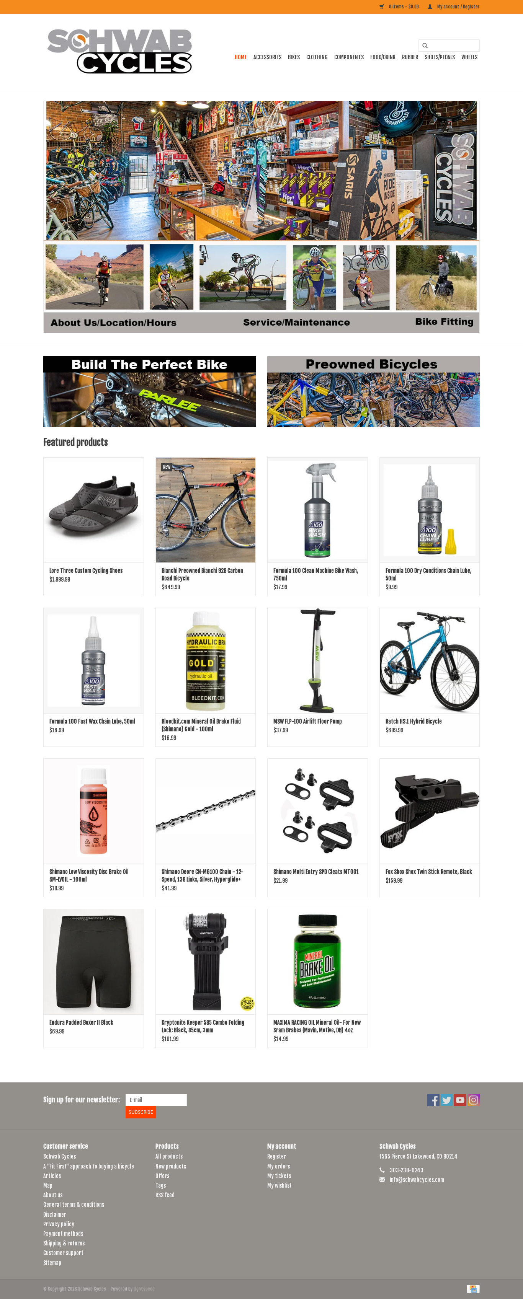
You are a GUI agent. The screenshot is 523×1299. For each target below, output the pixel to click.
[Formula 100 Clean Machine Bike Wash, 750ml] (317, 509)
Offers (162, 1176)
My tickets (279, 1176)
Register (276, 1156)
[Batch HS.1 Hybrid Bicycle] (429, 660)
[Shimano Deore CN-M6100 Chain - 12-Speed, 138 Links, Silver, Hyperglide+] (205, 811)
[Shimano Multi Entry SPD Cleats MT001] (317, 811)
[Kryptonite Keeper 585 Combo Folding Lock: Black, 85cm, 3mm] (205, 961)
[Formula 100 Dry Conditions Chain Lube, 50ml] (429, 509)
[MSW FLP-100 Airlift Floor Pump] (317, 660)
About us (52, 1195)
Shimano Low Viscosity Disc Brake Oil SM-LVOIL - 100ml (89, 876)
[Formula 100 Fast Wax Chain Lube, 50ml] (93, 660)
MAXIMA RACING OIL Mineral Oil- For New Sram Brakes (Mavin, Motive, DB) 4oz (317, 1026)
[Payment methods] (472, 1289)
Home (241, 57)
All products (169, 1156)
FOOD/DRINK (383, 57)
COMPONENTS (349, 57)
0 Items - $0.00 (404, 7)
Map (47, 1185)
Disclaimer (54, 1214)
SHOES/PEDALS (440, 57)
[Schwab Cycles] (119, 51)
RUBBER (410, 57)
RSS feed (165, 1195)
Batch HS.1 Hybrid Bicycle (414, 721)
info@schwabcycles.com (417, 1180)
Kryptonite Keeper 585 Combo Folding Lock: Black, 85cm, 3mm (203, 1026)
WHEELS (469, 57)
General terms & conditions (73, 1204)
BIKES (294, 57)
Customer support (63, 1253)
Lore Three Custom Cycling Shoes (86, 570)
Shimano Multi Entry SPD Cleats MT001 (316, 872)
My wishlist (279, 1185)
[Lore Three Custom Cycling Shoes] (93, 509)
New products (170, 1166)
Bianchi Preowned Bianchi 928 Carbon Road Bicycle (202, 574)
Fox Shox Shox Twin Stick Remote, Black (429, 872)
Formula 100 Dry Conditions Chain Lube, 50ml (428, 574)
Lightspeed (144, 1289)
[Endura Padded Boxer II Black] (93, 961)
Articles (52, 1176)
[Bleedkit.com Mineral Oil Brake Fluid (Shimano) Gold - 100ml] (205, 660)
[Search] (422, 45)
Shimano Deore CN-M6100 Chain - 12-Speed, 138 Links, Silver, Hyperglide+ (203, 876)
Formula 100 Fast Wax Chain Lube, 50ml (92, 721)
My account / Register (458, 7)
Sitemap (52, 1263)
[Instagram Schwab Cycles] (473, 1100)
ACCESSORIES (267, 57)
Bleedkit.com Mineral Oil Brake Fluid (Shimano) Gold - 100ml (201, 725)
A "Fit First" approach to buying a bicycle (88, 1166)
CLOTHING (317, 57)
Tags (160, 1185)
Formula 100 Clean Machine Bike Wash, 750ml (315, 574)
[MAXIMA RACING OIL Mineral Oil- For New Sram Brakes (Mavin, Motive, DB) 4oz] (317, 961)
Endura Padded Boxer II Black (81, 1022)
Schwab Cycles (59, 1156)
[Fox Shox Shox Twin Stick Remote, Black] (429, 811)
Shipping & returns (64, 1243)
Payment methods (63, 1234)
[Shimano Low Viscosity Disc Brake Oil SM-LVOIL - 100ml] (93, 811)
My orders (278, 1166)
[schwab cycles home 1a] (261, 217)
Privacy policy (58, 1224)
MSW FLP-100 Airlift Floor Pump (307, 721)
